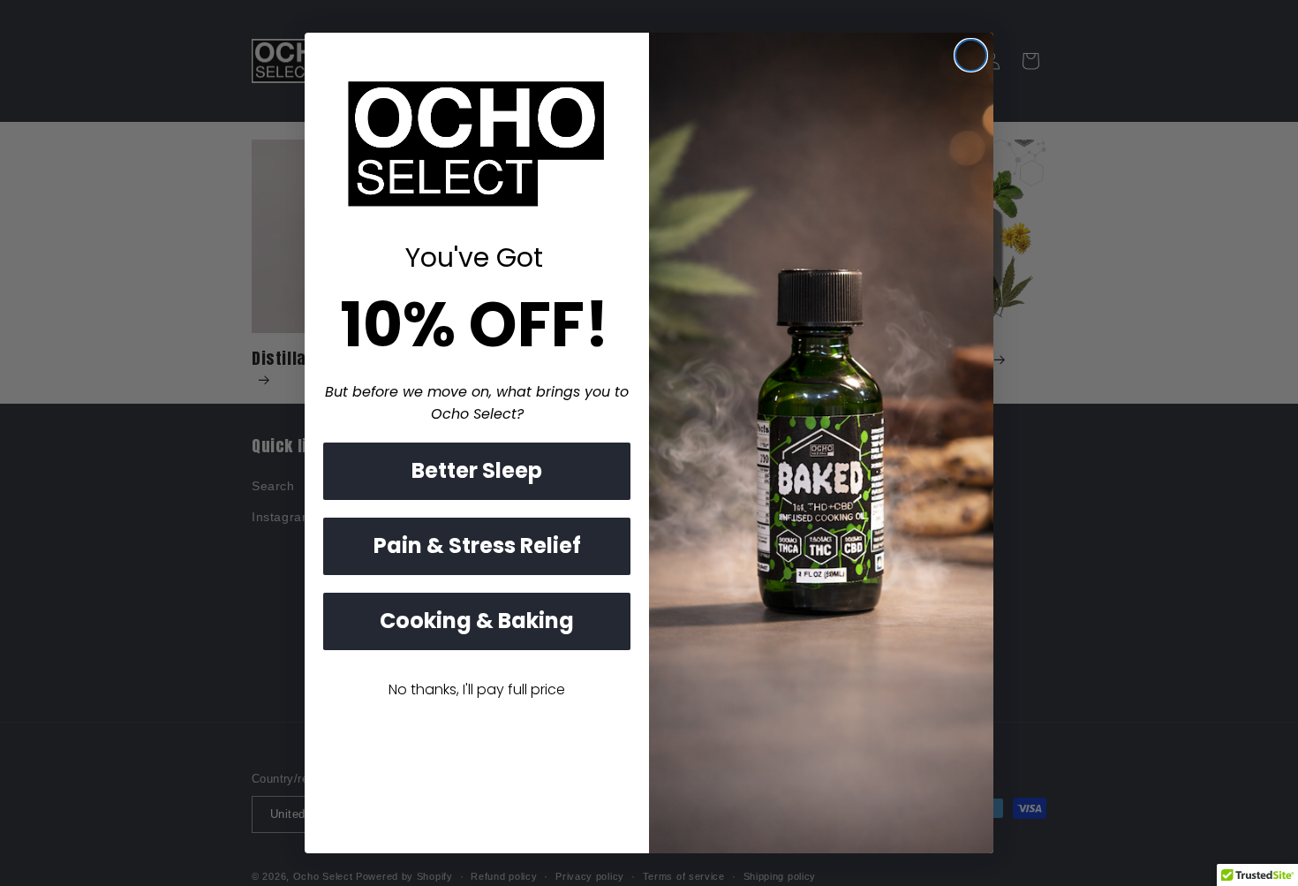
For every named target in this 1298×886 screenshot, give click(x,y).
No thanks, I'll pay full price (477, 689)
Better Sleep (476, 470)
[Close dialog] (970, 55)
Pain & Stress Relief (477, 545)
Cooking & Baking (477, 620)
